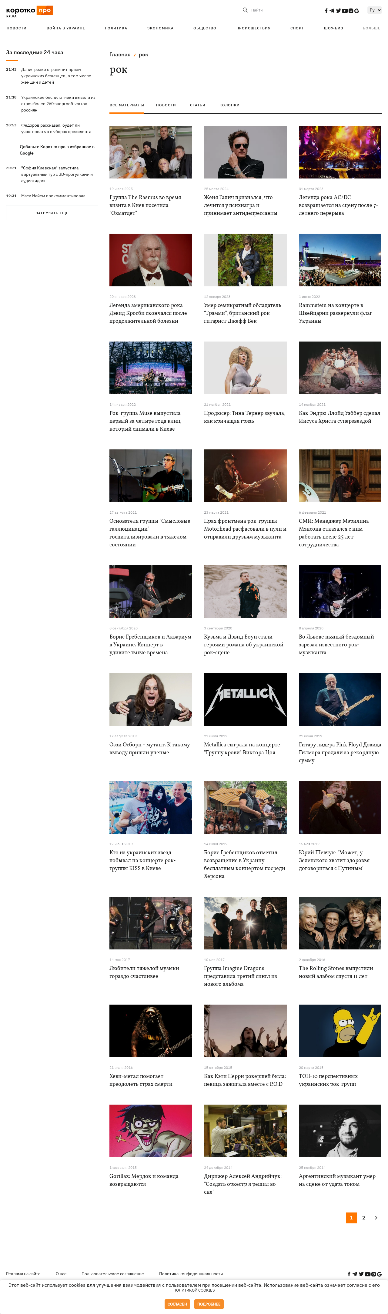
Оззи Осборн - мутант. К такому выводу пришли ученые (149, 749)
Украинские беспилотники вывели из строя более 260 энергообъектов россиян (58, 104)
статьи (198, 105)
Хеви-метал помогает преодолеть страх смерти (140, 1080)
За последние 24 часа (34, 52)
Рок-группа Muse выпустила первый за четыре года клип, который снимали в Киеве (145, 421)
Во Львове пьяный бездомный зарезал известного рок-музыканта (336, 645)
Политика (116, 28)
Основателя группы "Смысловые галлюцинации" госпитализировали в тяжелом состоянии (149, 533)
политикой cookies (194, 1290)
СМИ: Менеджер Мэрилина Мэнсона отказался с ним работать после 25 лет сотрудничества (334, 533)
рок (143, 54)
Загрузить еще (52, 213)
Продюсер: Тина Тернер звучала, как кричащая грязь (245, 417)
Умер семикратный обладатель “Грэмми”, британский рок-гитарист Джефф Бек (242, 313)
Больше (371, 28)
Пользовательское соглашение (113, 1273)
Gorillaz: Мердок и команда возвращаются (144, 1180)
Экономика (160, 28)
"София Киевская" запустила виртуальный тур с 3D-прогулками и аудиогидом (57, 174)
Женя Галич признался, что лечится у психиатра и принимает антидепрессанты (240, 205)
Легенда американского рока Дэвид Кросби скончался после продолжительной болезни (148, 313)
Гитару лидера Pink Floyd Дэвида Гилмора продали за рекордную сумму (340, 753)
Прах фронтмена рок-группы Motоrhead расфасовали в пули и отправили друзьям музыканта (245, 529)
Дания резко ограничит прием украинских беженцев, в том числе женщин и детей (56, 76)
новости (166, 105)
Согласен (177, 1304)
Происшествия (253, 28)
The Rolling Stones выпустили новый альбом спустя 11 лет (336, 972)
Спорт (297, 28)
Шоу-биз (333, 28)
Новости (17, 28)
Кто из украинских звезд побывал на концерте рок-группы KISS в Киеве (142, 860)
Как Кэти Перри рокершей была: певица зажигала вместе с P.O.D (245, 1080)
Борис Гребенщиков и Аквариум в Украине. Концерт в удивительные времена (150, 645)
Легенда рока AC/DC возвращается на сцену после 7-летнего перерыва (338, 205)
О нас (61, 1273)
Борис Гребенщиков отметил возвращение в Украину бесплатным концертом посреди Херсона (244, 864)
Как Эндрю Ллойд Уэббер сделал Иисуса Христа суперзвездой (339, 417)
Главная (120, 54)
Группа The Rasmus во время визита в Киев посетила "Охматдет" (145, 205)
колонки (229, 105)
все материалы (127, 105)
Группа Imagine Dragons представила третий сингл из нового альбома (240, 976)
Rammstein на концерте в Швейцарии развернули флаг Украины (335, 313)
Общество (204, 28)
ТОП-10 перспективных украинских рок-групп (328, 1080)
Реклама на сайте (23, 1273)
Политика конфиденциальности (191, 1273)
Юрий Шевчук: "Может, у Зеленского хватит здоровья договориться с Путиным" (334, 860)
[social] (326, 10)
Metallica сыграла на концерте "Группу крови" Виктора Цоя (242, 749)
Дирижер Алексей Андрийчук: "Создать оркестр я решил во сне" (243, 1184)
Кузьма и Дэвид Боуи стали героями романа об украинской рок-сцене (243, 645)
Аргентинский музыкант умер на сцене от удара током (337, 1180)
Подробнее (209, 1304)
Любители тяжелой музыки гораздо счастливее (144, 972)
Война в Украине (66, 28)
